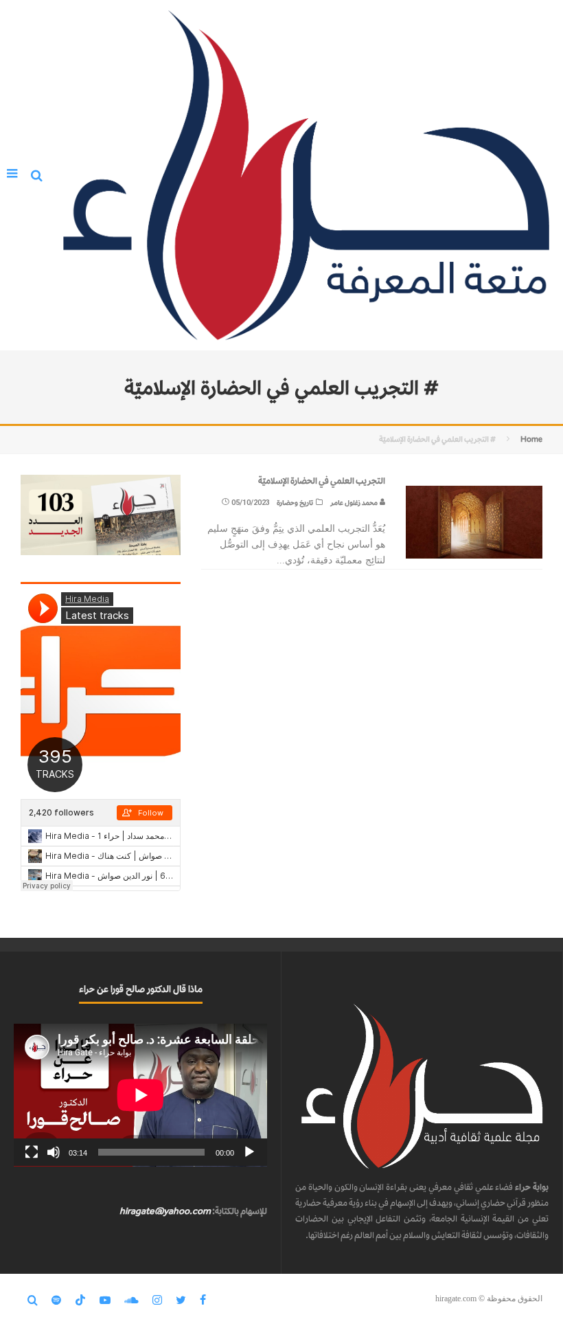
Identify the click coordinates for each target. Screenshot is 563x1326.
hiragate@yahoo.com (165, 1211)
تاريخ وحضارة (295, 502)
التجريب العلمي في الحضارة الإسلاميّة (321, 480)
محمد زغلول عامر (354, 502)
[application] (140, 1095)
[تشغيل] (249, 1152)
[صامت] (53, 1152)
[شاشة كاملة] (31, 1152)
